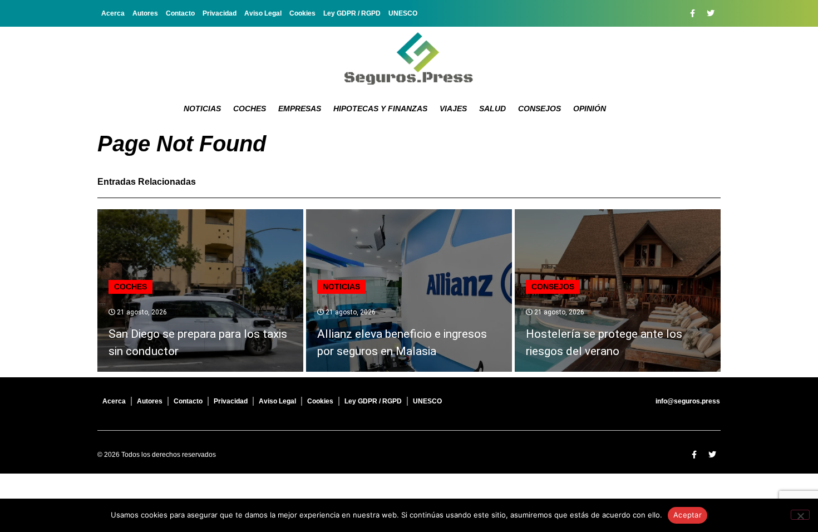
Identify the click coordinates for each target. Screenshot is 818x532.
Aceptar (687, 514)
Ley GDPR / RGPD (352, 13)
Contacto (180, 13)
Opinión (589, 108)
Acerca (113, 13)
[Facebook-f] (692, 13)
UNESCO (402, 13)
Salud (492, 108)
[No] (800, 515)
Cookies (302, 13)
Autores (145, 13)
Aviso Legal (263, 13)
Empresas (299, 108)
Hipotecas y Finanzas (380, 108)
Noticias (202, 108)
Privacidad (219, 13)
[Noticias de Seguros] (409, 58)
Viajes (453, 108)
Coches (249, 108)
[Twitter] (710, 13)
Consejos (539, 108)
